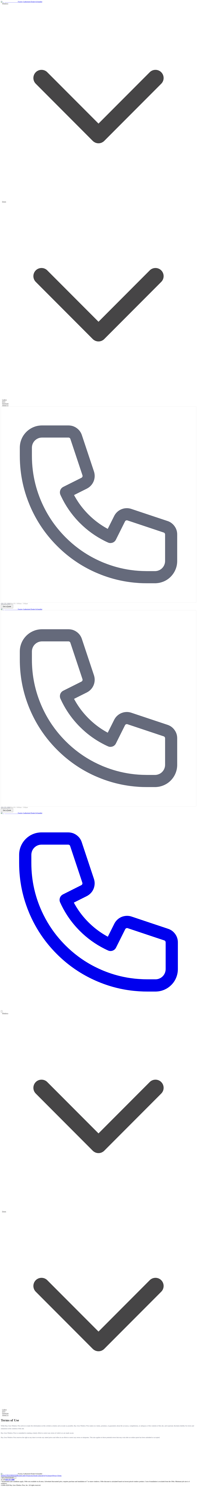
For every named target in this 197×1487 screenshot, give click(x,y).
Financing (29, 1476)
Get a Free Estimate (8, 1477)
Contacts (40, 1476)
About (35, 1476)
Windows (4, 1476)
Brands (19, 1476)
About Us (5, 405)
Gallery (24, 1476)
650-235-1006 (5, 603)
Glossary (50, 1476)
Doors (9, 1476)
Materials (14, 1476)
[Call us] (98, 1009)
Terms (59, 1476)
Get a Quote (7, 606)
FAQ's (45, 1476)
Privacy (55, 1476)
